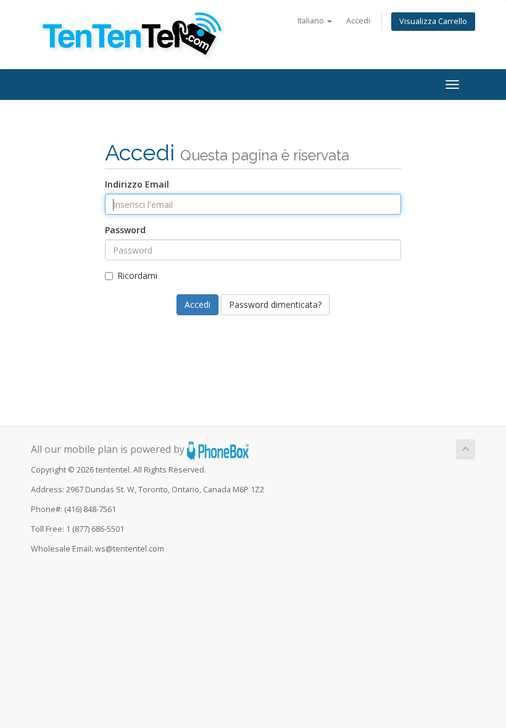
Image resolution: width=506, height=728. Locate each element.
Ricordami (137, 275)
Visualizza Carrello (433, 21)
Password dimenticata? (275, 304)
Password (125, 230)
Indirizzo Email (137, 184)
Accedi (358, 20)
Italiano (311, 20)
